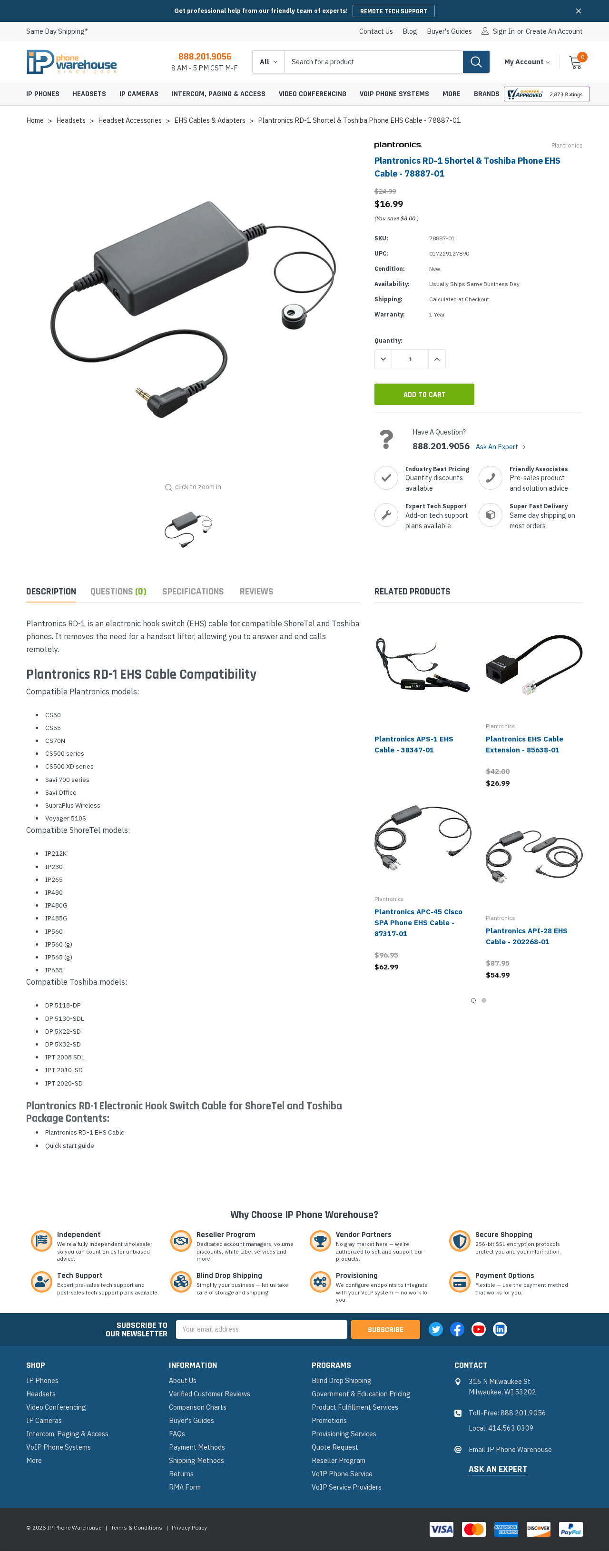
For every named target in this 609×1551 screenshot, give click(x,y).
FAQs (177, 1433)
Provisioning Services (344, 1433)
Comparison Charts (197, 1407)
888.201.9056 (204, 56)
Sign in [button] (504, 31)
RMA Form (185, 1487)
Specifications (193, 592)
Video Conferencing (312, 94)
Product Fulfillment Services (355, 1407)
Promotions (329, 1420)
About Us (182, 1380)
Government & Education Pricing (361, 1393)
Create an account (554, 31)
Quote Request (335, 1447)
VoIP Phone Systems (394, 94)
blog (410, 31)
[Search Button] (476, 62)
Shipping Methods (196, 1460)
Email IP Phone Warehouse (510, 1449)
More (451, 94)
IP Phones (42, 94)
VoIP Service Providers (347, 1487)
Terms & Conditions (136, 1527)
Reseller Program (338, 1460)
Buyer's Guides (449, 31)
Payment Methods (197, 1447)
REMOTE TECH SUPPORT (393, 11)
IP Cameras (138, 94)
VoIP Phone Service (342, 1473)
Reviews (257, 592)
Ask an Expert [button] (498, 1469)
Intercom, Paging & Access (218, 94)
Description (51, 592)
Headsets (89, 94)
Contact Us (376, 31)
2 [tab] (483, 1000)
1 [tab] (473, 1000)
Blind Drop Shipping (342, 1380)
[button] (578, 11)
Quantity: (388, 340)
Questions (118, 592)
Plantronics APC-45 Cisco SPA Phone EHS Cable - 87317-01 (418, 922)
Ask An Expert (498, 446)
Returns (181, 1473)
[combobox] (374, 62)
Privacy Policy (189, 1527)
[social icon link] (436, 1329)
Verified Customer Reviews (209, 1393)
